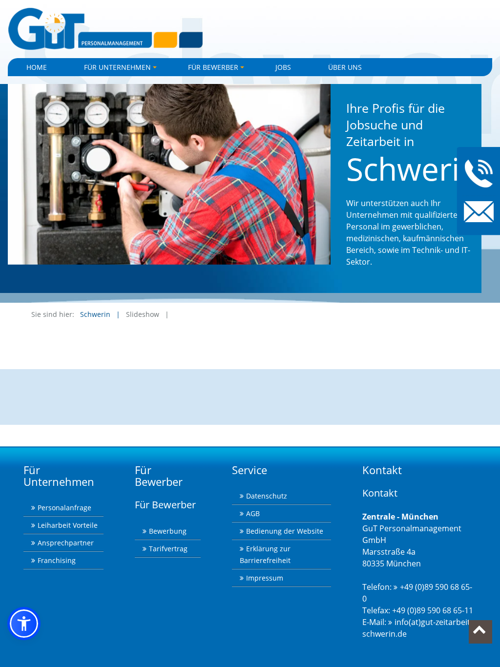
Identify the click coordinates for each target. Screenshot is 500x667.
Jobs (283, 67)
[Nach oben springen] (480, 632)
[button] (24, 623)
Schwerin (95, 314)
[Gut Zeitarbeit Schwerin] (250, 29)
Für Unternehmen (122, 69)
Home (36, 67)
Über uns (345, 67)
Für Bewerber (217, 69)
